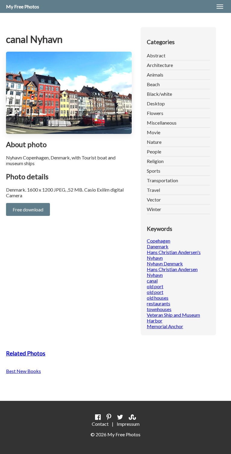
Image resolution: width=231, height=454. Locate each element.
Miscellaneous (162, 123)
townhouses (159, 309)
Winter (154, 209)
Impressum (128, 424)
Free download (28, 209)
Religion (155, 161)
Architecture (160, 65)
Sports (153, 171)
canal (152, 280)
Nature (154, 142)
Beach (153, 84)
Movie (153, 132)
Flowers (155, 113)
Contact (100, 424)
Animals (155, 74)
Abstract (156, 55)
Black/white (159, 94)
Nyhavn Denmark (165, 263)
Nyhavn (155, 275)
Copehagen (158, 241)
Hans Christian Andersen (172, 269)
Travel (153, 190)
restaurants (158, 303)
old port (155, 286)
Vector (154, 199)
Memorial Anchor (165, 326)
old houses (157, 298)
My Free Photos (22, 6)
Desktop (156, 103)
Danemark (157, 246)
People (154, 151)
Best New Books (23, 371)
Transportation (162, 180)
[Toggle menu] (220, 6)
